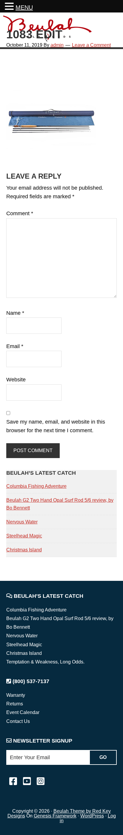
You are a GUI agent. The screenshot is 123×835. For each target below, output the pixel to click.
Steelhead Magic (24, 535)
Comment (19, 213)
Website (16, 380)
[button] (10, 7)
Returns (14, 703)
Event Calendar (22, 712)
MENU (24, 7)
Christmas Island (24, 549)
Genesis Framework (55, 815)
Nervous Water (22, 521)
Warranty (15, 695)
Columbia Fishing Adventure (36, 486)
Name (15, 313)
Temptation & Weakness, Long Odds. (45, 661)
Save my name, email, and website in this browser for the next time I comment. (55, 426)
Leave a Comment (91, 45)
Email (14, 346)
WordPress (92, 815)
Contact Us (18, 721)
